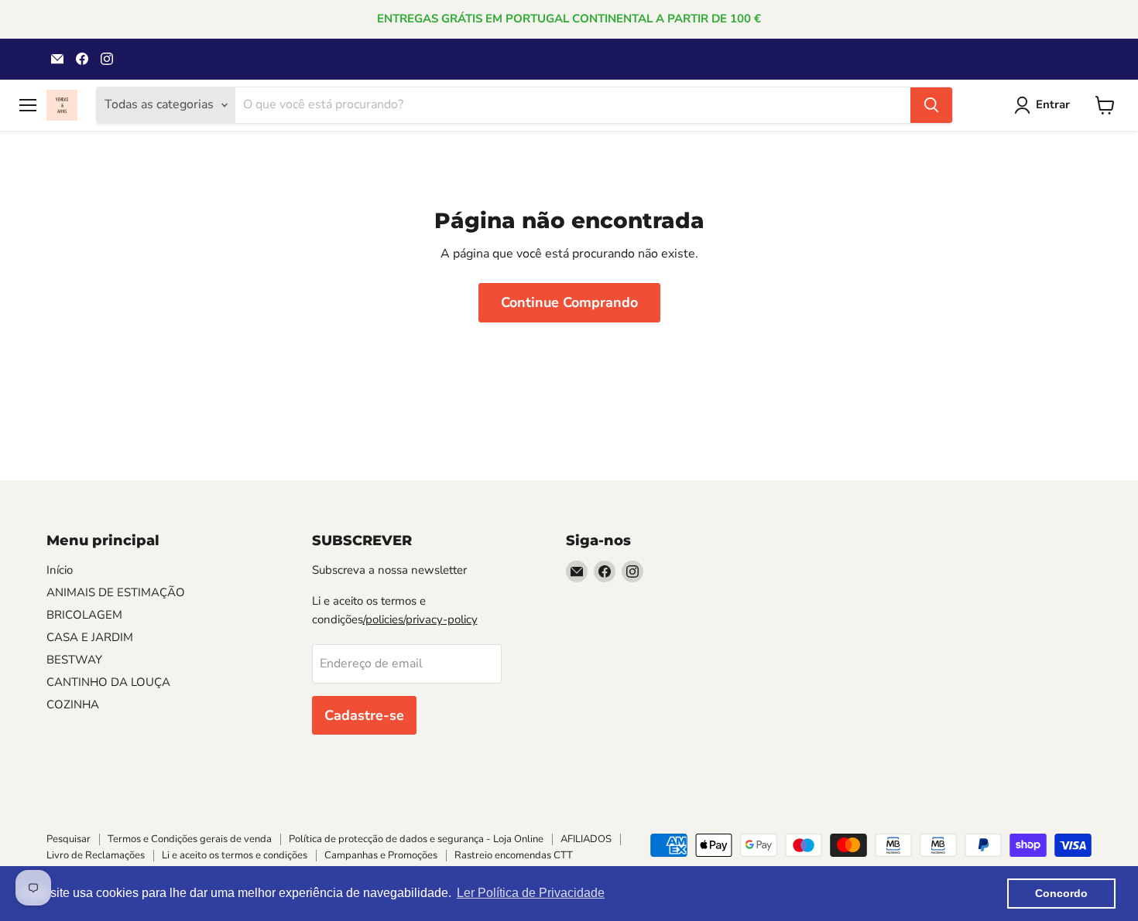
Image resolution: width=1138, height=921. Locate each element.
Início (59, 570)
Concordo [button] (1061, 893)
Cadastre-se (364, 715)
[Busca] (931, 105)
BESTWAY (74, 659)
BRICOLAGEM (84, 615)
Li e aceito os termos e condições (234, 855)
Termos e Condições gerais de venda (190, 839)
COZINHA (72, 704)
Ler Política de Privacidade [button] (531, 892)
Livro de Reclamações (95, 855)
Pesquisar (68, 839)
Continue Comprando (569, 302)
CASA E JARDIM (89, 637)
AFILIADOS (586, 839)
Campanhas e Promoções (380, 855)
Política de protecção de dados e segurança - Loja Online (416, 839)
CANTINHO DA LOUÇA (108, 682)
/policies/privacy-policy (420, 619)
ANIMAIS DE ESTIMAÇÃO (115, 592)
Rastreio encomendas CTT (513, 855)
